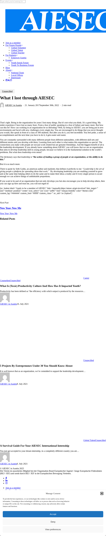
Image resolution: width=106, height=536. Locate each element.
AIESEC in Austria (13, 105)
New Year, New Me (8, 213)
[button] (101, 493)
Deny (53, 522)
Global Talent (89, 440)
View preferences (53, 529)
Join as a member (13, 488)
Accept (53, 514)
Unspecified (7, 91)
